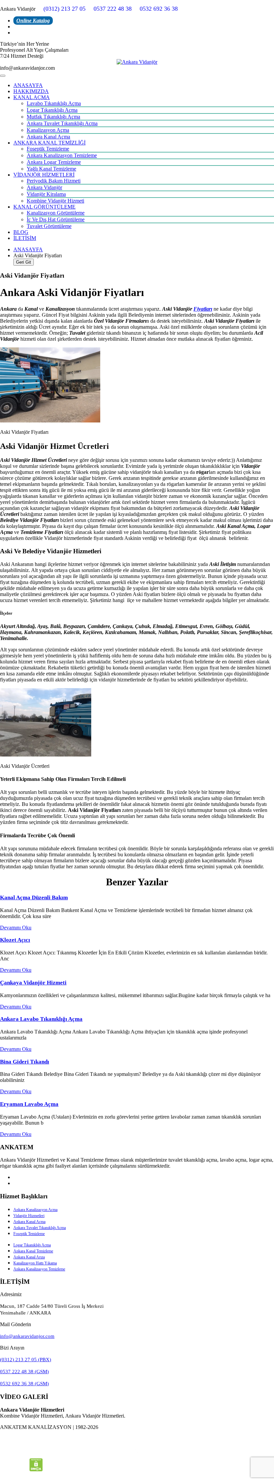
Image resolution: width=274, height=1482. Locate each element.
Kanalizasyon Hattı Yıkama (35, 1263)
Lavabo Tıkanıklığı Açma (54, 103)
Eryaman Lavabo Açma (29, 1104)
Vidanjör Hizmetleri (28, 1215)
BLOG (20, 232)
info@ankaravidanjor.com (27, 1336)
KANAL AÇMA (31, 97)
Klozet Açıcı (15, 940)
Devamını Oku (15, 927)
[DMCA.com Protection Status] (36, 1469)
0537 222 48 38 (113, 8)
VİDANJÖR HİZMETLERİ (44, 175)
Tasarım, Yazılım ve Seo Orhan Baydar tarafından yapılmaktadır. (137, 1438)
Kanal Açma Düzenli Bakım (34, 897)
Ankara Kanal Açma (48, 136)
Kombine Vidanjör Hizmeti (55, 201)
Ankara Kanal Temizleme (33, 1251)
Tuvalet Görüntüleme (49, 226)
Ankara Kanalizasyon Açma (35, 1209)
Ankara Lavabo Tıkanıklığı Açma (41, 1019)
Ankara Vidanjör (44, 187)
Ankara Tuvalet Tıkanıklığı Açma (62, 123)
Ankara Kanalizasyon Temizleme (62, 155)
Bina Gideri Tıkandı (24, 1062)
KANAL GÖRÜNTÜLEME (44, 207)
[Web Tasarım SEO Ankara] (137, 1451)
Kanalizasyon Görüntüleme (56, 213)
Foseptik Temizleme (48, 149)
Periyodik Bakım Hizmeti (54, 181)
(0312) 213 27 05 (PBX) (25, 1359)
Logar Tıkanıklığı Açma (52, 110)
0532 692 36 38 (159, 8)
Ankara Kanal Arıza (29, 1257)
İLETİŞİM (24, 238)
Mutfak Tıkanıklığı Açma (53, 116)
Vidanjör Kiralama (46, 194)
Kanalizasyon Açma (48, 130)
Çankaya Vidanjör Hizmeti (33, 982)
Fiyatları (202, 309)
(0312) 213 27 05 (64, 8)
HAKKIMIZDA (31, 91)
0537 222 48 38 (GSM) (24, 1371)
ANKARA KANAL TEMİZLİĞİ (49, 142)
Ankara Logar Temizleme (54, 162)
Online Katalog (33, 20)
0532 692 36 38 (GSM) (24, 1383)
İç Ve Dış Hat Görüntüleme (56, 219)
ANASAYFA (28, 85)
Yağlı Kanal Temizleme (51, 169)
